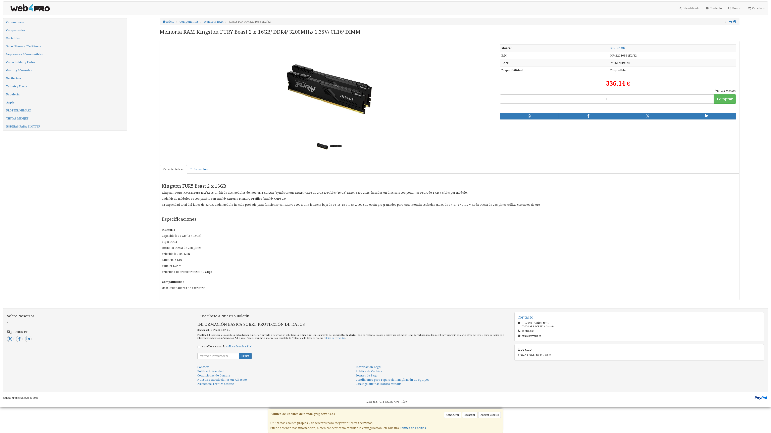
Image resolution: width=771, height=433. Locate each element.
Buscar (736, 8)
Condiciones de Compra (213, 375)
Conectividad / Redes (20, 62)
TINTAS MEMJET (17, 118)
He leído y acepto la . (227, 346)
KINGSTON (617, 48)
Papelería (13, 94)
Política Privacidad (210, 371)
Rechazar (469, 415)
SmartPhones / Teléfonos (23, 46)
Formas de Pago (366, 375)
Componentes (15, 30)
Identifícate (691, 8)
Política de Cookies (413, 428)
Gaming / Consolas (19, 70)
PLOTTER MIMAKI (18, 110)
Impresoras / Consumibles (24, 54)
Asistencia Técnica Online (215, 383)
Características (173, 169)
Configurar (452, 415)
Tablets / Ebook (16, 86)
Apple (10, 102)
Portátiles (13, 38)
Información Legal (368, 367)
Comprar (725, 99)
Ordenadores (15, 22)
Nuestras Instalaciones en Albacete (222, 379)
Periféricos (13, 78)
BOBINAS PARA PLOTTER (23, 126)
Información (199, 169)
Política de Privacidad (334, 338)
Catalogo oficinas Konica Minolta (379, 383)
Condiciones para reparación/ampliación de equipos (392, 379)
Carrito (757, 8)
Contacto (715, 8)
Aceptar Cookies (489, 415)
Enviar (245, 356)
